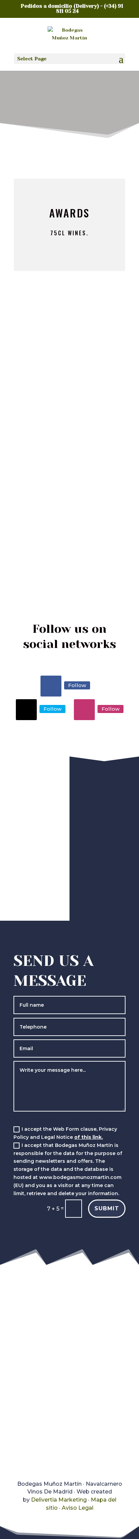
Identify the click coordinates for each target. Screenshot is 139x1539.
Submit (106, 1208)
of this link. (88, 1137)
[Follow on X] (26, 709)
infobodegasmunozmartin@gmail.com (76, 1443)
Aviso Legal (77, 1508)
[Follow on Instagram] (84, 709)
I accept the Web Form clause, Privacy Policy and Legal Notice (65, 1133)
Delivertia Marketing (59, 1500)
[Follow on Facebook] (50, 686)
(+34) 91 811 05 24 (46, 1412)
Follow (77, 685)
